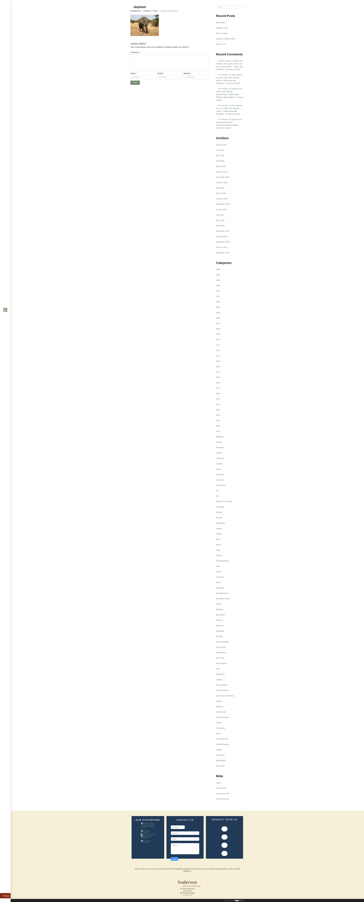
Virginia (219, 750)
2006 (218, 318)
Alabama (219, 437)
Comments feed (222, 793)
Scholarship (221, 712)
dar (217, 496)
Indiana (219, 555)
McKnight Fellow (223, 599)
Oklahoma (220, 674)
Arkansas (220, 447)
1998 (218, 280)
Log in (218, 783)
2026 (218, 426)
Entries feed (221, 788)
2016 (218, 372)
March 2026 (221, 166)
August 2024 (221, 209)
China (218, 469)
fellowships (220, 523)
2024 (218, 415)
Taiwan (219, 723)
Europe (219, 518)
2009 (218, 334)
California (220, 458)
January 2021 (221, 247)
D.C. (218, 491)
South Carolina (222, 717)
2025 (218, 420)
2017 (218, 377)
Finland (219, 528)
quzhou (219, 701)
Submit (174, 859)
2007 (218, 323)
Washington (221, 760)
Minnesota (220, 615)
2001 (218, 291)
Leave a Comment (169, 11)
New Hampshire (222, 642)
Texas (218, 733)
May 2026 (220, 155)
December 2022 (222, 231)
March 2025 (221, 193)
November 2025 (222, 177)
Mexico (219, 604)
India (218, 550)
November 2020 (222, 253)
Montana (219, 626)
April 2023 (220, 226)
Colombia (220, 474)
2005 (218, 313)
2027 (218, 431)
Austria (219, 453)
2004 (218, 307)
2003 (218, 302)
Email (160, 73)
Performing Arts (222, 690)
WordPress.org (222, 799)
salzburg (219, 706)
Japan (218, 572)
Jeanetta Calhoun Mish (225, 39)
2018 (218, 383)
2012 (218, 350)
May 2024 (220, 220)
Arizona (219, 442)
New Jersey (221, 647)
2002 (218, 296)
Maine (218, 582)
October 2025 (222, 182)
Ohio (218, 669)
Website (187, 73)
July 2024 (220, 215)
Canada (219, 464)
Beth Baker (220, 22)
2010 (218, 340)
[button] (5, 309)
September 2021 (223, 242)
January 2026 (221, 172)
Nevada (219, 636)
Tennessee (220, 728)
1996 (218, 269)
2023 (218, 410)
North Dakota (221, 663)
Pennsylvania (221, 685)
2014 (218, 361)
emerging (220, 507)
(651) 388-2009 (187, 895)
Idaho (218, 539)
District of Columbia (224, 501)
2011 (218, 345)
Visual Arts (220, 755)
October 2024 (222, 199)
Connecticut (221, 485)
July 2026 (220, 150)
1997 (218, 275)
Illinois (218, 545)
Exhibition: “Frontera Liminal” (228, 69)
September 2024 (223, 204)
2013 (218, 356)
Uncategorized (222, 739)
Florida (219, 534)
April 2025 (220, 188)
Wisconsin (220, 766)
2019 (218, 388)
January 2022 (221, 236)
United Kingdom (222, 744)
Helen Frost (221, 44)
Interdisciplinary (222, 561)
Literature (220, 577)
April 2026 (220, 161)
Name (133, 73)
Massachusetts (222, 593)
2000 (218, 286)
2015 (218, 367)
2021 (218, 399)
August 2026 (221, 145)
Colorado (220, 480)
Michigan (219, 609)
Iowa (218, 566)
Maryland (220, 588)
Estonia (219, 512)
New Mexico (221, 653)
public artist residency (225, 696)
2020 (218, 393)
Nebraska (220, 631)
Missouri (219, 620)
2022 (218, 404)
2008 (218, 329)
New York (220, 658)
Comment (135, 52)
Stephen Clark (222, 28)
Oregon (219, 679)
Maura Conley (222, 33)
